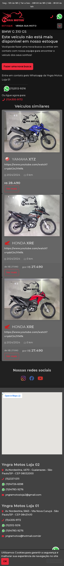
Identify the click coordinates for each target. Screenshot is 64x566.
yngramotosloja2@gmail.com (23, 494)
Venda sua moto (26, 25)
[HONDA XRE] (32, 216)
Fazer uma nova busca (17, 66)
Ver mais (11, 188)
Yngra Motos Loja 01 (13, 17)
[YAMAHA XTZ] (32, 132)
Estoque (7, 25)
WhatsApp (59, 17)
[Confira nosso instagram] (23, 376)
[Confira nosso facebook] (32, 376)
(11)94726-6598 (14, 484)
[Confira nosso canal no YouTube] (40, 376)
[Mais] (59, 25)
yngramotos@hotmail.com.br (23, 536)
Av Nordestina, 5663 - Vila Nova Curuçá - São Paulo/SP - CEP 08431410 (30, 513)
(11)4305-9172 (14, 99)
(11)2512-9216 (17, 88)
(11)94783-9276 (14, 489)
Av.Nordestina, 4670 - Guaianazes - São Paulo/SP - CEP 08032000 (27, 472)
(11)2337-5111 (12, 478)
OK (5, 561)
